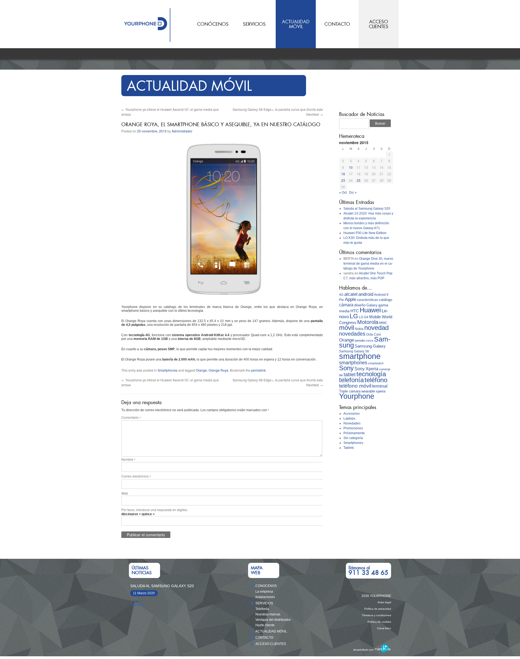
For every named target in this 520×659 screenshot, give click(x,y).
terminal (380, 386)
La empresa (264, 591)
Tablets (348, 448)
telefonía (351, 380)
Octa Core (373, 334)
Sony (346, 368)
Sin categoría (353, 438)
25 (358, 180)
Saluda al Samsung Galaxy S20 (366, 208)
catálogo (385, 300)
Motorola (367, 322)
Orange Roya (218, 370)
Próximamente (354, 433)
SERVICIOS (254, 24)
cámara (346, 304)
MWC (383, 323)
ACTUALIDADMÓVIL (296, 24)
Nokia (359, 329)
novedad (376, 327)
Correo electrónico (136, 476)
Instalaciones (265, 597)
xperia (380, 391)
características (367, 300)
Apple (350, 299)
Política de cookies (379, 621)
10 (351, 167)
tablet (350, 374)
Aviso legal (384, 602)
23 (343, 180)
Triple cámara (349, 391)
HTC (354, 311)
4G (341, 295)
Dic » (353, 192)
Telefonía (262, 609)
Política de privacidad (377, 608)
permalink (258, 370)
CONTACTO (337, 24)
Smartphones (167, 370)
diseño (360, 305)
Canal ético (384, 628)
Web (124, 493)
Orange (201, 370)
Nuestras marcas (267, 614)
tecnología (371, 374)
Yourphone (356, 396)
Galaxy (372, 305)
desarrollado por (363, 649)
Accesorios (351, 413)
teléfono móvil (355, 386)
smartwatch (376, 363)
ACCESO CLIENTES (270, 644)
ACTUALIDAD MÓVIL (271, 631)
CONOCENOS (266, 586)
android (365, 294)
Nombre (128, 459)
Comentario (131, 417)
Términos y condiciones (376, 615)
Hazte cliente (265, 625)
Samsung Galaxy (370, 346)
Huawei (370, 310)
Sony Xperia (366, 368)
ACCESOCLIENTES (378, 24)
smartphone (360, 356)
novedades (352, 334)
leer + (137, 601)
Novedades (351, 423)
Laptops (349, 418)
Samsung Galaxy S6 (354, 351)
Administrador (182, 131)
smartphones (353, 362)
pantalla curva (364, 340)
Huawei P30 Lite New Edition (364, 233)
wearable (368, 391)
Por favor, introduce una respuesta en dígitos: (154, 510)
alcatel (351, 294)
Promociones (353, 428)
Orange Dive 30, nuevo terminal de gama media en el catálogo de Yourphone (368, 263)
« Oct (343, 192)
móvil (346, 327)
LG (354, 316)
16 (343, 173)
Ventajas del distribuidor (273, 620)
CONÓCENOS (213, 24)
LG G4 (363, 317)
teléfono (376, 380)
